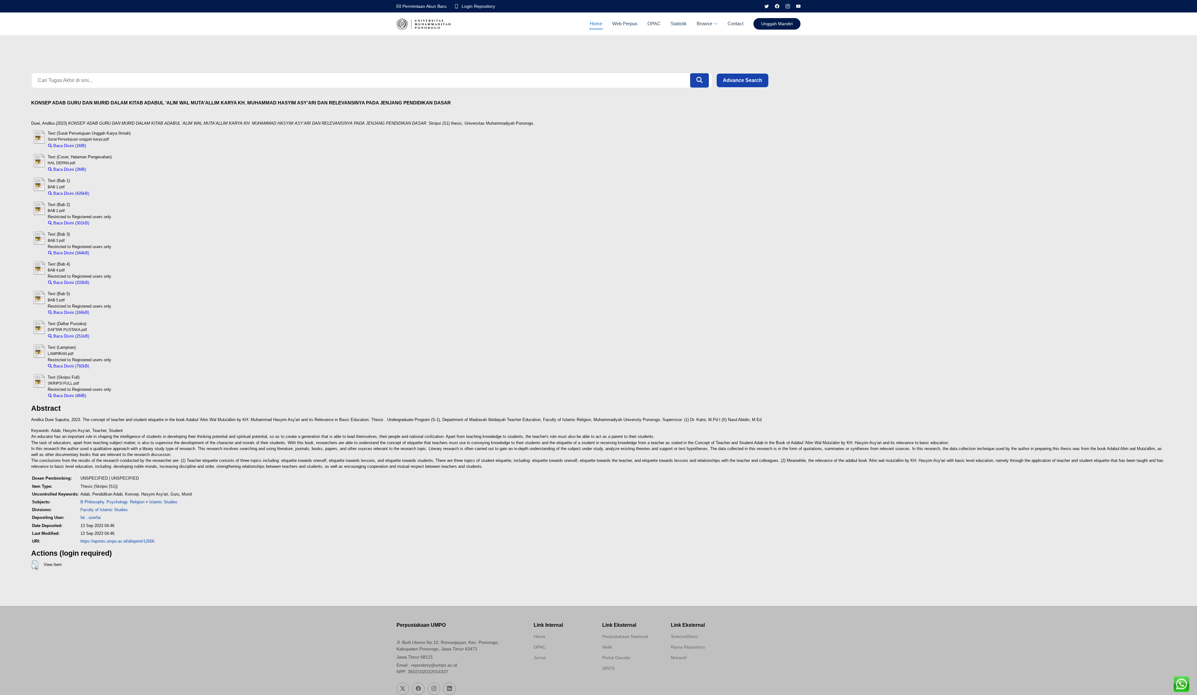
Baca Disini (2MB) (69, 169)
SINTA (608, 668)
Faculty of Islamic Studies (104, 509)
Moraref (678, 657)
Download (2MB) (104, 169)
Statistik (679, 23)
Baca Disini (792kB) (70, 366)
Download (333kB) (108, 282)
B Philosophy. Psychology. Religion (112, 502)
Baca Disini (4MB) (69, 395)
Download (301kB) (108, 223)
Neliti (607, 647)
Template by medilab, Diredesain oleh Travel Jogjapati (556, 673)
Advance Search (742, 80)
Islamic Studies (163, 502)
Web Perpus (624, 23)
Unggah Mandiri (777, 23)
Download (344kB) (108, 253)
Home (596, 23)
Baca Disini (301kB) (70, 223)
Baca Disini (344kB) (70, 253)
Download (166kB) (108, 312)
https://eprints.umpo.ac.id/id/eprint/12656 (117, 541)
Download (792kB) (108, 366)
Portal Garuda (616, 657)
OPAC (654, 23)
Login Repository (478, 6)
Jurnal (540, 657)
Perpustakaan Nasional (625, 636)
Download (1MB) (104, 145)
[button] (34, 565)
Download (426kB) (108, 193)
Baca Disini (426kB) (70, 193)
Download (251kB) (108, 336)
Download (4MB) (104, 395)
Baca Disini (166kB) (70, 312)
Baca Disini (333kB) (70, 282)
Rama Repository (688, 647)
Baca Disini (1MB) (69, 145)
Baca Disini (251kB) (70, 336)
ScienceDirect (684, 636)
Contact (735, 23)
